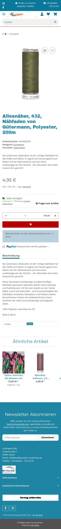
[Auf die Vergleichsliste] (44, 50)
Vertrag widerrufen (30, 498)
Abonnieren (47, 437)
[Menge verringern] (6, 216)
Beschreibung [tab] (11, 255)
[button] (42, 14)
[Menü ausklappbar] (3, 13)
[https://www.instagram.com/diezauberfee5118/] (3, 3)
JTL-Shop (35, 525)
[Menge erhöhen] (55, 216)
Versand (27, 186)
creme (29, 324)
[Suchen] (55, 22)
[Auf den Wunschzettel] (52, 50)
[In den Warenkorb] (4, 43)
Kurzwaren (18, 144)
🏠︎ (5, 34)
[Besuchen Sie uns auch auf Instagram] (13, 508)
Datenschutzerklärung (18, 424)
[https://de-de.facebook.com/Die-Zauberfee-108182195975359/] (3, 7)
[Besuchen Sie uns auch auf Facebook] (5, 508)
